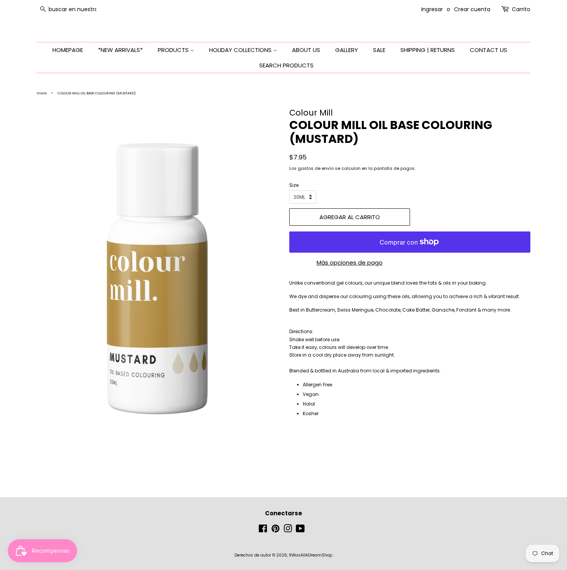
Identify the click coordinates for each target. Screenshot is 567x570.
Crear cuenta (472, 9)
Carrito (521, 9)
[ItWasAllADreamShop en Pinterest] (275, 530)
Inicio (42, 93)
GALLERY (346, 50)
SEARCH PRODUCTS (286, 65)
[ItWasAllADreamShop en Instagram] (288, 530)
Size (294, 185)
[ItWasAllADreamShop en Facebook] (262, 530)
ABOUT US (306, 50)
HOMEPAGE (67, 50)
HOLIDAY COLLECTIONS (241, 50)
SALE (379, 50)
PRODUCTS (174, 50)
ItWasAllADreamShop (310, 555)
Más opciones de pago (350, 262)
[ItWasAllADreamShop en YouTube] (300, 530)
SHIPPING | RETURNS (427, 50)
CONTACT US (488, 50)
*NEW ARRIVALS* (120, 50)
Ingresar (432, 9)
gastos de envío (316, 168)
